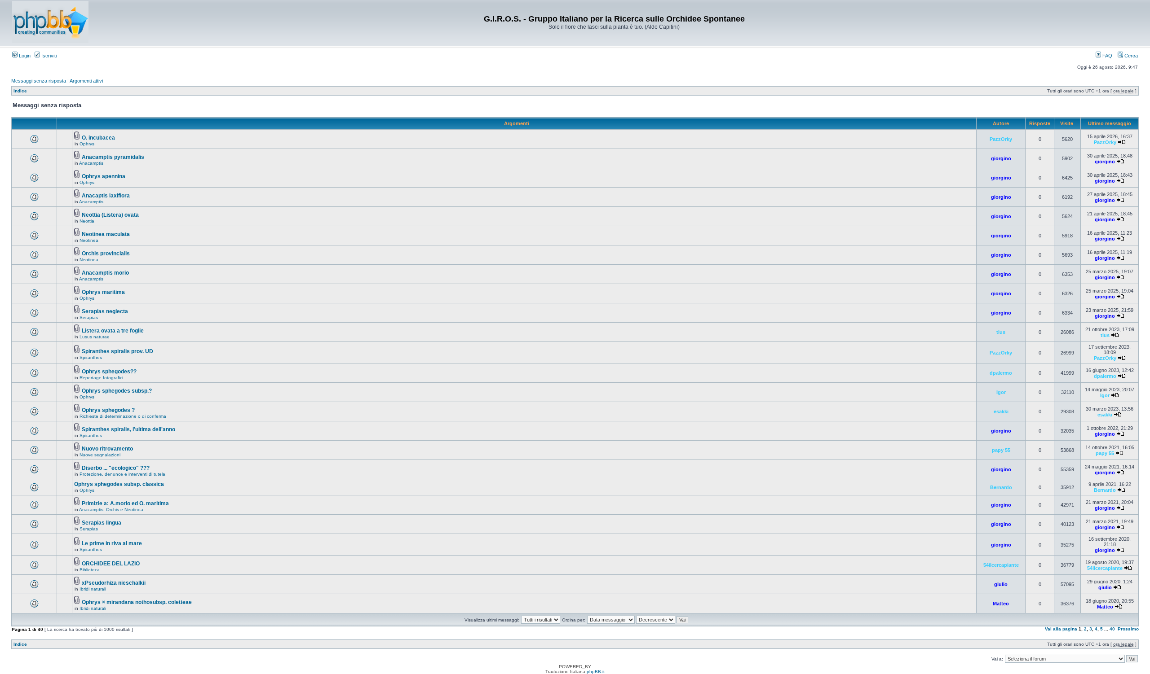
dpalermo (1001, 373)
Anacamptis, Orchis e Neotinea (111, 509)
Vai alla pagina (1061, 628)
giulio (1001, 584)
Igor (1001, 392)
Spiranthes (91, 357)
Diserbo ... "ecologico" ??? (116, 468)
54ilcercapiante (1001, 565)
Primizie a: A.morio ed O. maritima (125, 503)
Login (24, 55)
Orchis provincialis (106, 253)
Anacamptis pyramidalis (113, 157)
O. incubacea (98, 138)
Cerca (1130, 55)
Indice (20, 90)
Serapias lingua (101, 523)
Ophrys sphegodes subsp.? (117, 391)
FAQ (1106, 55)
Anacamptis (91, 163)
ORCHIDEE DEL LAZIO (111, 563)
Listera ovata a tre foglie (113, 331)
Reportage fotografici (101, 377)
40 (1112, 628)
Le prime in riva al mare (112, 543)
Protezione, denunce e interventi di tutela (122, 474)
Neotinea (89, 240)
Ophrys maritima (103, 292)
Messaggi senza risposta (38, 80)
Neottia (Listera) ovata (110, 215)
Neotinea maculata (106, 234)
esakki (1001, 411)
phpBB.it (596, 671)
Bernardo (1001, 487)
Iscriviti (48, 55)
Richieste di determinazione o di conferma (123, 416)
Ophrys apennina (103, 176)
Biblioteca (90, 569)
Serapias (89, 317)
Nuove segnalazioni (100, 454)
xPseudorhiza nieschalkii (114, 583)
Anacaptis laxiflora (106, 196)
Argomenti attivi (86, 80)
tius (1000, 332)
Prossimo (1128, 628)
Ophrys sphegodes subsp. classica (119, 484)
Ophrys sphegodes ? (108, 410)
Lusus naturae (95, 336)
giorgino (1001, 158)
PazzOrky (1001, 139)
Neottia (87, 221)
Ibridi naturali (93, 588)
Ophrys (87, 143)
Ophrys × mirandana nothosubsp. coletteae (137, 602)
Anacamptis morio (105, 273)
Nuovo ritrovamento (107, 449)
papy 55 (1001, 450)
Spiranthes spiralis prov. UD (117, 351)
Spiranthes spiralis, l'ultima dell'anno (128, 429)
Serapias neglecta (105, 311)
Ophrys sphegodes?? (109, 371)
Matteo (1001, 603)
